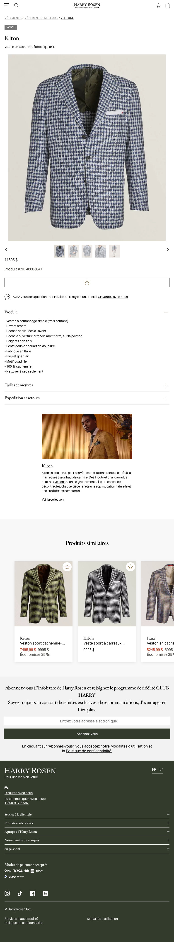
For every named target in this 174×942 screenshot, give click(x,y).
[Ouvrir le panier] (167, 5)
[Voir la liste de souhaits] (158, 5)
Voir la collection (53, 499)
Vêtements (13, 18)
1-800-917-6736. (17, 803)
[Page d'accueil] (87, 5)
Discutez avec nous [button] (19, 793)
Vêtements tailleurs (41, 18)
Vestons (67, 18)
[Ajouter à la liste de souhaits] (67, 566)
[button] (6, 5)
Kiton (12, 38)
